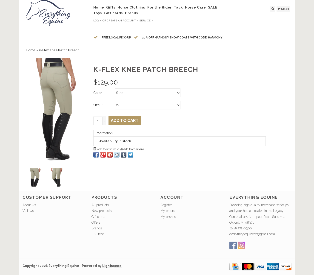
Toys (97, 13)
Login (97, 20)
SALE (212, 7)
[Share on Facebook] (96, 155)
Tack (178, 7)
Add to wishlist (106, 149)
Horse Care (195, 7)
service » (146, 20)
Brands (131, 13)
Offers (95, 222)
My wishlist (168, 217)
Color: (98, 93)
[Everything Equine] (56, 15)
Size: (97, 105)
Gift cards (113, 13)
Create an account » (122, 20)
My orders (167, 211)
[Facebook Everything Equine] (233, 245)
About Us (29, 205)
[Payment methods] (235, 266)
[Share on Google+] (103, 155)
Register (166, 205)
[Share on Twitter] (130, 155)
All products (100, 205)
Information (104, 133)
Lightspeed (112, 266)
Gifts (111, 7)
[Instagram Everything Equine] (241, 245)
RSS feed (97, 234)
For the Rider (159, 7)
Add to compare (133, 149)
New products (101, 211)
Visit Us (28, 211)
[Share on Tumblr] (123, 155)
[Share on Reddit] (117, 155)
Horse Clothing (131, 7)
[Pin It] (110, 155)
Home (98, 7)
